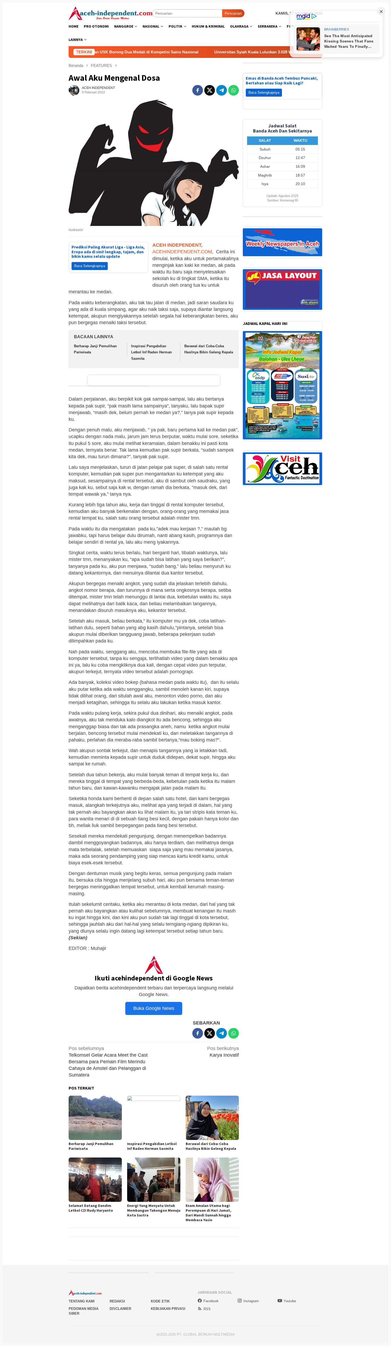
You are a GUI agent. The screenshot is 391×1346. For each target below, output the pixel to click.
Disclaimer (120, 1309)
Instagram (251, 1301)
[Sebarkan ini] (197, 90)
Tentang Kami (82, 1301)
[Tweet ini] (209, 90)
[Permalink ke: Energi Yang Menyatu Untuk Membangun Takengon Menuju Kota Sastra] (153, 1180)
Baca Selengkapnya (89, 266)
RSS (207, 1309)
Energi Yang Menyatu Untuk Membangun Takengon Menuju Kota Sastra (153, 1210)
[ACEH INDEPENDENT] (110, 13)
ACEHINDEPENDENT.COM (182, 251)
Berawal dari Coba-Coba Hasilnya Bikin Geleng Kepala (211, 1146)
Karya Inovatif (223, 1052)
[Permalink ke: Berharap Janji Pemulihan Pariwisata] (95, 1118)
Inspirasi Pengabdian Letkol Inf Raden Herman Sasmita (151, 352)
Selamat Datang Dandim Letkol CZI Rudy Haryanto (91, 1208)
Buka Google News (153, 1008)
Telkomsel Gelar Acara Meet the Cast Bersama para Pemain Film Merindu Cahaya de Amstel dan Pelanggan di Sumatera (108, 1062)
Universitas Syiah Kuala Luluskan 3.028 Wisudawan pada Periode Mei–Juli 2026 (222, 52)
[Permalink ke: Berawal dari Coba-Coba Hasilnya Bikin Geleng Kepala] (212, 1118)
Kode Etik (160, 1301)
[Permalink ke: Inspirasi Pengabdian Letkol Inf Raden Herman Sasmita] (153, 1118)
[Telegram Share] (221, 90)
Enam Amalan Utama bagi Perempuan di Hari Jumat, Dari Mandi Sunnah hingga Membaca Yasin (208, 1212)
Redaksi (117, 1301)
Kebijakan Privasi (168, 1309)
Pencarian (233, 13)
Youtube (290, 1301)
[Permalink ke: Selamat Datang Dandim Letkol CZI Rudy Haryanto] (95, 1180)
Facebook (211, 1301)
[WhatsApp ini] (233, 90)
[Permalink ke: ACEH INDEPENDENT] (74, 90)
